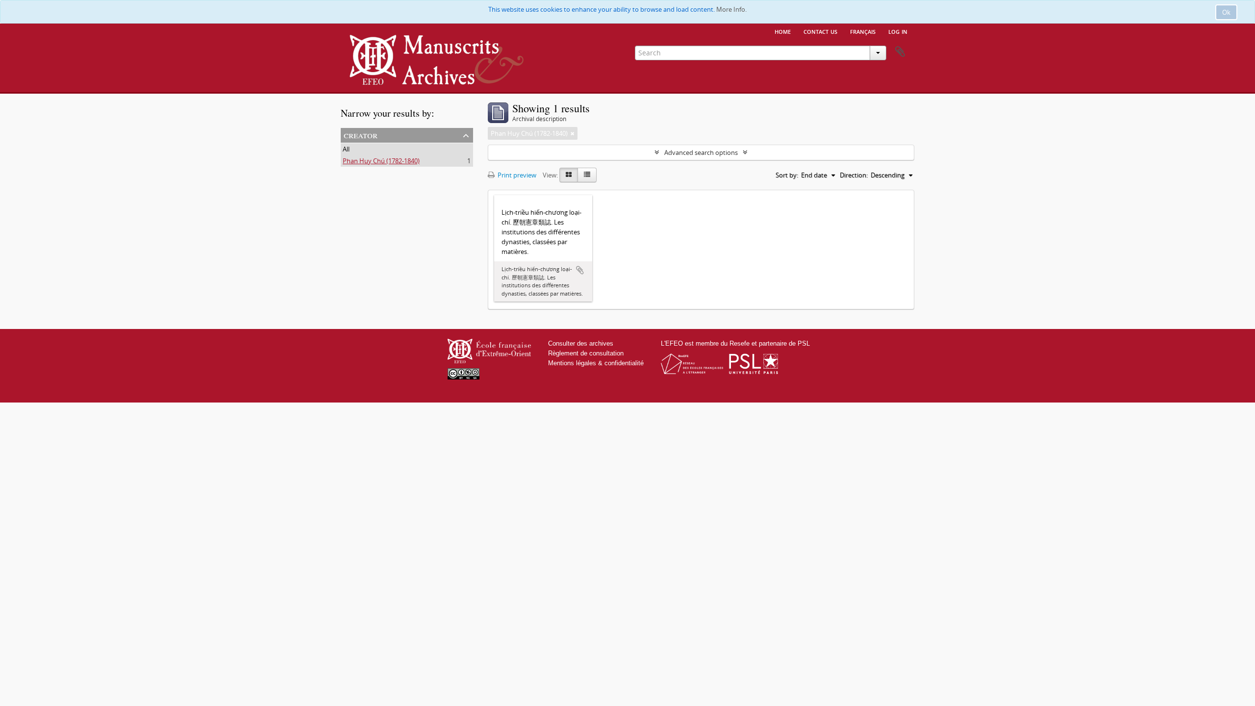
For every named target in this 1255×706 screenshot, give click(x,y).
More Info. (731, 9)
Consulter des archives (580, 343)
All (346, 149)
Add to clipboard (580, 270)
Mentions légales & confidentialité (596, 363)
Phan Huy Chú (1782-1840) (381, 160)
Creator (360, 134)
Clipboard (900, 52)
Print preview (516, 175)
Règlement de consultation (586, 353)
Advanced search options (701, 152)
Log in (897, 30)
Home (783, 30)
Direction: (854, 175)
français (863, 30)
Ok (1226, 12)
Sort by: (787, 175)
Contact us (820, 30)
